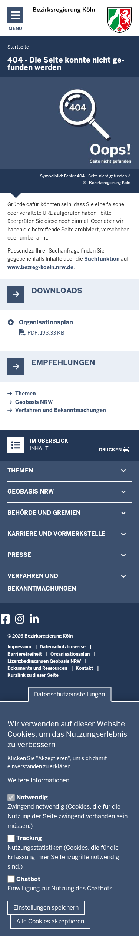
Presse (19, 555)
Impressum (19, 647)
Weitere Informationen (38, 780)
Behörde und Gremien (43, 513)
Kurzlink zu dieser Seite (33, 675)
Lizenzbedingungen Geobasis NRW (44, 661)
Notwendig (32, 797)
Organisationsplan (46, 322)
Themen (25, 393)
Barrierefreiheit (24, 654)
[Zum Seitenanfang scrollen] (124, 922)
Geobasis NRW (34, 402)
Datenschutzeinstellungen (69, 694)
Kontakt (84, 668)
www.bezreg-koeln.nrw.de (40, 267)
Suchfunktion (102, 258)
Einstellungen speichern (46, 908)
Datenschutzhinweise (63, 647)
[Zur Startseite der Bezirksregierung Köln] (82, 20)
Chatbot (28, 879)
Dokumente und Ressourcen (37, 668)
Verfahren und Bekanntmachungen (60, 410)
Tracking (29, 838)
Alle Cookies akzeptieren (50, 921)
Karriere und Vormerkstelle (56, 534)
